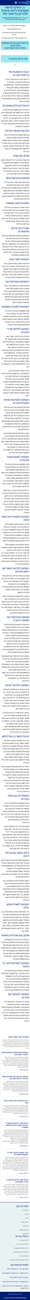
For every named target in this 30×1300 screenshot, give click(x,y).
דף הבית (25, 18)
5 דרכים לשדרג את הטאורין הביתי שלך (15, 1102)
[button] (16, 3)
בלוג (20, 18)
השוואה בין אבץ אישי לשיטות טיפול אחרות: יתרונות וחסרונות (15, 1077)
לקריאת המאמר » (23, 1070)
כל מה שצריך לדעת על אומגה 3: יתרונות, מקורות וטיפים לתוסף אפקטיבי (16, 1125)
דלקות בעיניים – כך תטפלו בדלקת (17, 1269)
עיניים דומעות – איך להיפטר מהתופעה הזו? (15, 1273)
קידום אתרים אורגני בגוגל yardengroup (15, 1298)
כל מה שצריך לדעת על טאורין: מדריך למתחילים (17, 1181)
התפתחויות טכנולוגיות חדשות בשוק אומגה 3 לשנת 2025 (15, 1053)
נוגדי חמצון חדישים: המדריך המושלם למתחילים (17, 1153)
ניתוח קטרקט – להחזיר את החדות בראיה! (15, 1282)
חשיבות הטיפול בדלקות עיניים (18, 1277)
